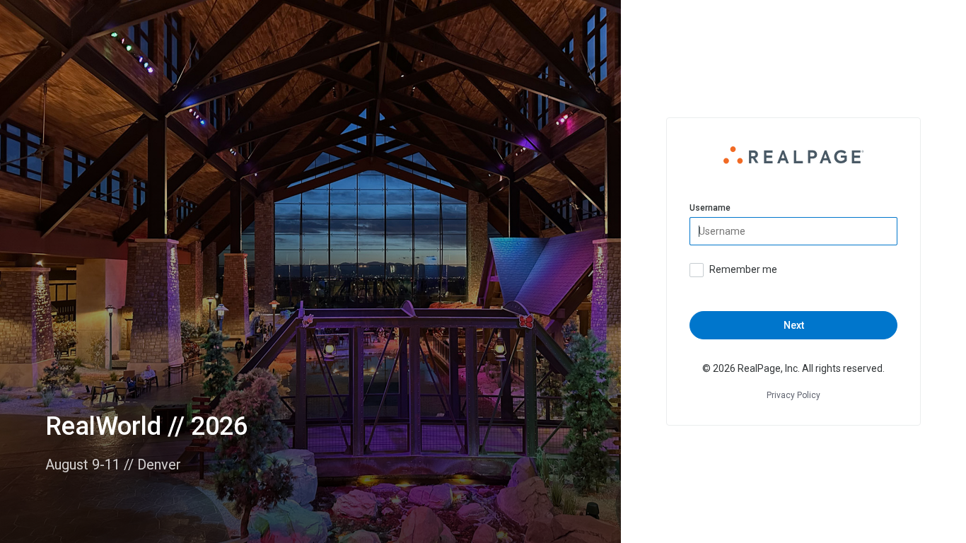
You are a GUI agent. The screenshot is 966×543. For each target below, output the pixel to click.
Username (710, 208)
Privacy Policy (793, 395)
